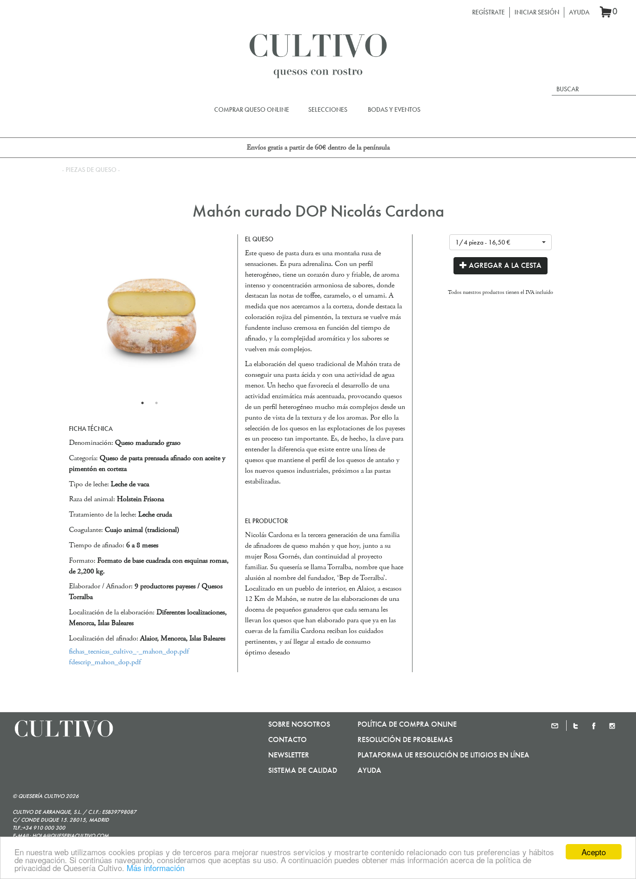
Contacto (287, 739)
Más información (155, 867)
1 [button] (142, 403)
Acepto (594, 852)
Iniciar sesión (536, 12)
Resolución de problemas (405, 739)
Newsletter (288, 755)
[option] (149, 315)
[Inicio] (318, 53)
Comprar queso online (251, 109)
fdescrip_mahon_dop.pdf (105, 662)
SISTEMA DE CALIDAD (302, 770)
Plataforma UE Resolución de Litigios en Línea (443, 755)
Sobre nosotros (299, 724)
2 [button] (156, 403)
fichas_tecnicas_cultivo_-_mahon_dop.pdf (129, 651)
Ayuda (579, 12)
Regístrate (488, 12)
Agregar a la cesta (504, 265)
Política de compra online (407, 724)
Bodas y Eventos (394, 109)
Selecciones (327, 109)
